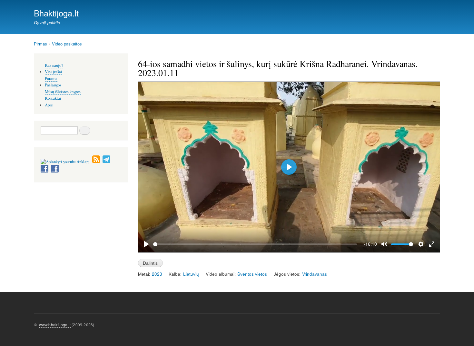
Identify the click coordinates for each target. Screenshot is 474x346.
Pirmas (40, 44)
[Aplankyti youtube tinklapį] (65, 161)
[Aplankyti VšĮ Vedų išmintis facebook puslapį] (55, 171)
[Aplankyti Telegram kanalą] (106, 161)
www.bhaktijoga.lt (55, 324)
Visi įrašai (53, 71)
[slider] (255, 244)
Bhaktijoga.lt (56, 13)
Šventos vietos (252, 274)
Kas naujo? (54, 65)
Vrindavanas (314, 274)
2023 (157, 274)
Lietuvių (191, 274)
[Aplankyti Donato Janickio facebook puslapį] (44, 171)
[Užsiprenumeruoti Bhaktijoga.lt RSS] (96, 161)
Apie (49, 105)
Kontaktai (53, 98)
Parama (51, 78)
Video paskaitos (67, 44)
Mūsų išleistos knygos (63, 91)
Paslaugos (53, 85)
